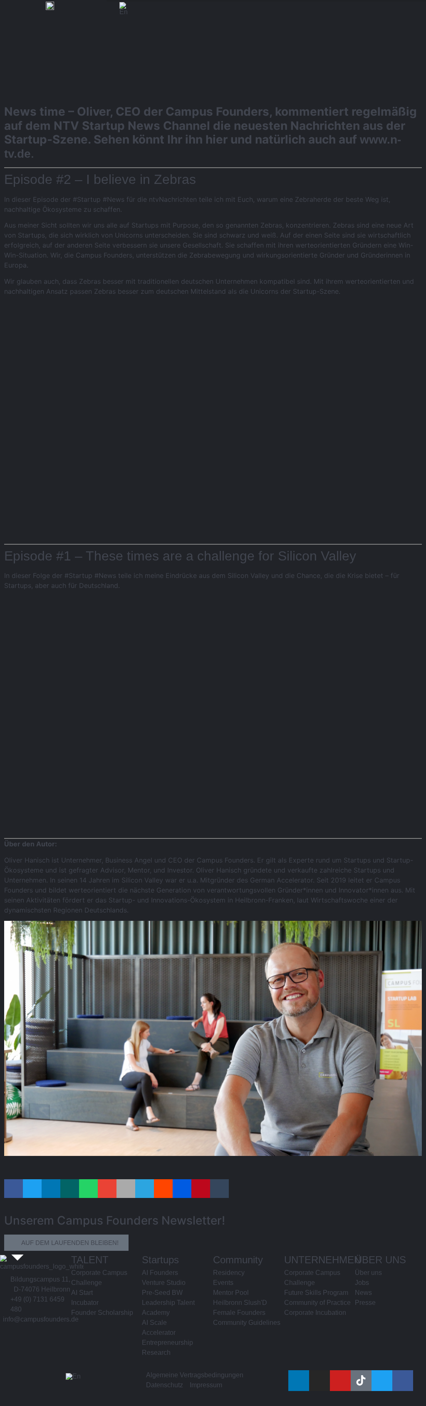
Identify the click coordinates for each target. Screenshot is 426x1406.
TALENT (90, 1259)
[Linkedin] (298, 1380)
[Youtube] (340, 1380)
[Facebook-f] (402, 1380)
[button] (13, 1188)
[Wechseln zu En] (123, 8)
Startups (160, 1259)
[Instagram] (319, 1380)
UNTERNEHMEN (322, 1259)
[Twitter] (382, 1380)
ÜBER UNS (380, 1259)
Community (238, 1259)
